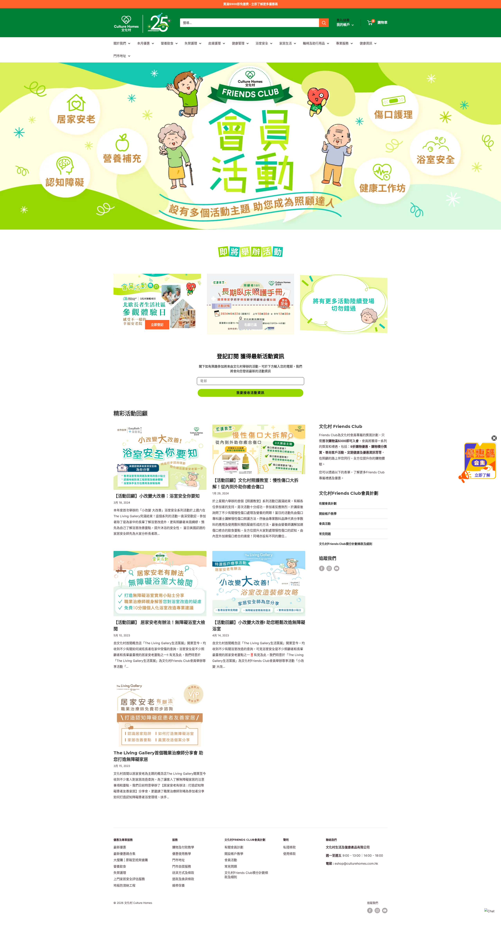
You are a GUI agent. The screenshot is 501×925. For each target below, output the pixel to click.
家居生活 (285, 43)
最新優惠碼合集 (124, 854)
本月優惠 (143, 43)
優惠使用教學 (181, 854)
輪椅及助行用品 (314, 43)
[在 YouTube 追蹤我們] (336, 568)
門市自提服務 (181, 866)
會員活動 (325, 523)
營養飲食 (167, 43)
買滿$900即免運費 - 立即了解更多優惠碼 (250, 4)
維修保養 (178, 885)
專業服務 (342, 43)
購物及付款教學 (183, 847)
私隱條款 (289, 847)
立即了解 (482, 475)
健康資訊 (366, 43)
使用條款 (289, 854)
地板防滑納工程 (124, 885)
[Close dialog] (494, 438)
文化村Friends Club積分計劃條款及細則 (345, 544)
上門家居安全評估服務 (129, 879)
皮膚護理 (214, 43)
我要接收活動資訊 (250, 392)
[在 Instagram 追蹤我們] (329, 568)
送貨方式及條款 (183, 873)
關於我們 (120, 43)
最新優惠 (120, 847)
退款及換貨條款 (183, 879)
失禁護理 (191, 43)
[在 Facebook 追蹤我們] (321, 568)
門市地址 (120, 56)
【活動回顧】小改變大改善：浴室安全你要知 (157, 496)
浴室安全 (262, 43)
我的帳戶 (344, 25)
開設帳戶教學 (328, 513)
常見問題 (325, 534)
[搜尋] (324, 22)
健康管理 (238, 43)
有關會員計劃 (328, 503)
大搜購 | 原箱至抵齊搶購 (131, 860)
